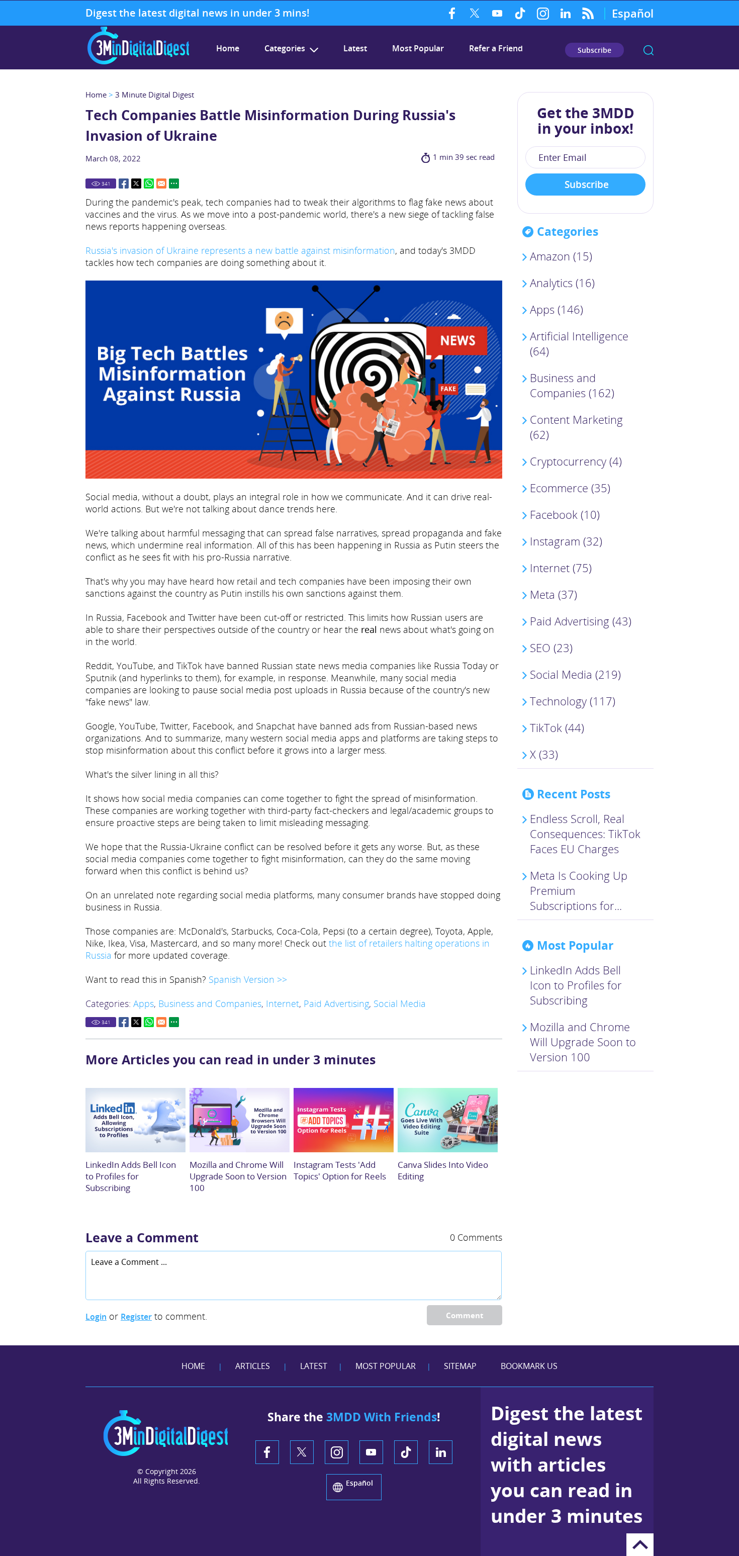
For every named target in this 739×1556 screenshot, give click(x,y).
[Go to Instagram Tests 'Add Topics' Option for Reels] (344, 1120)
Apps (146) (556, 309)
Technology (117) (572, 700)
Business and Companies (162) (572, 385)
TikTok (520, 13)
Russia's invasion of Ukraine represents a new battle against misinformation (240, 250)
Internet (282, 1003)
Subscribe (594, 50)
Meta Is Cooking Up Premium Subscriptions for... (578, 890)
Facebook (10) (565, 514)
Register (136, 1316)
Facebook (452, 13)
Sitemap (460, 1365)
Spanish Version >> (248, 979)
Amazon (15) (561, 255)
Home (227, 48)
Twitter (475, 13)
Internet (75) (561, 567)
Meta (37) (553, 594)
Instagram (542, 13)
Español (633, 13)
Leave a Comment (142, 1237)
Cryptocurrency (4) (576, 461)
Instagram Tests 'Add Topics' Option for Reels (340, 1170)
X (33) (544, 754)
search (648, 50)
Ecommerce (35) (570, 487)
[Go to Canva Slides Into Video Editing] (448, 1120)
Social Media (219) (575, 674)
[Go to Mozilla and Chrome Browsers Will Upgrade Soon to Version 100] (240, 1120)
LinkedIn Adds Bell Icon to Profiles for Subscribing (130, 1176)
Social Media (400, 1003)
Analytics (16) (562, 282)
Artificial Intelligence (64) (579, 343)
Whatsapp (149, 183)
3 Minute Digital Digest (154, 94)
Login (96, 1316)
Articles (252, 1365)
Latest (355, 48)
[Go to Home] (138, 63)
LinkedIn (565, 13)
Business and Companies (209, 1003)
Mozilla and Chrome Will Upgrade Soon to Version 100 (238, 1176)
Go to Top (640, 1544)
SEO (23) (551, 647)
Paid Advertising (336, 1003)
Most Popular (418, 48)
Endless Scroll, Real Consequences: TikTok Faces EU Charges (585, 833)
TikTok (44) (557, 727)
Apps (143, 1003)
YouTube (497, 13)
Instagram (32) (566, 540)
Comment (465, 1315)
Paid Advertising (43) (580, 620)
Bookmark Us (529, 1365)
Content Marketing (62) (576, 427)
